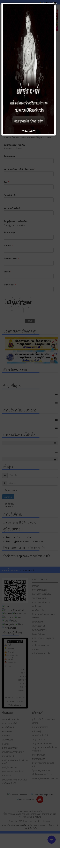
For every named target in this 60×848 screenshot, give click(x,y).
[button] (55, 3)
